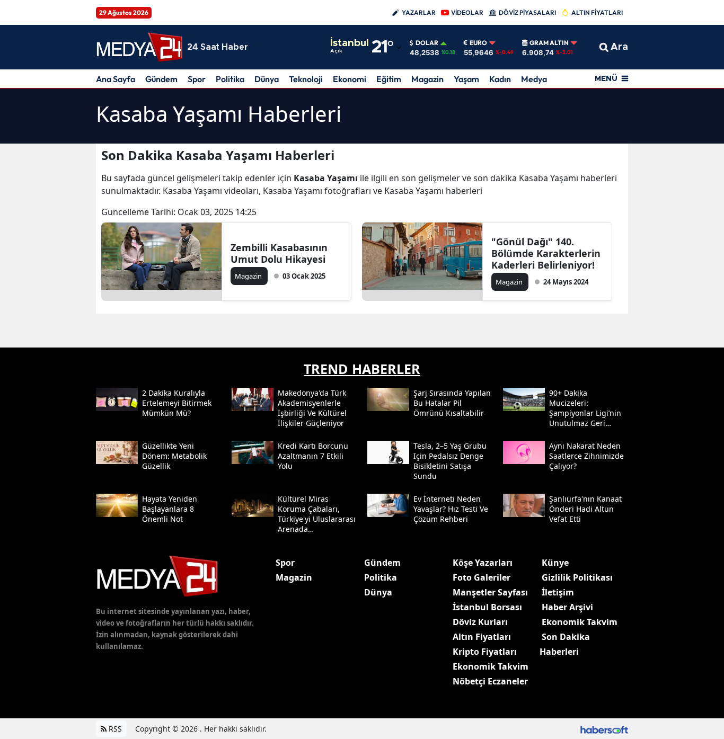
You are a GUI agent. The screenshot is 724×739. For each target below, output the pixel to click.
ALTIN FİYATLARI (597, 12)
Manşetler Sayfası (490, 592)
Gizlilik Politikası (577, 577)
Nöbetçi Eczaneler (490, 681)
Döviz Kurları (480, 622)
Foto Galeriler (481, 577)
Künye (555, 562)
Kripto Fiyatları (485, 651)
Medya (534, 79)
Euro (478, 43)
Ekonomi (349, 79)
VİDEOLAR (467, 12)
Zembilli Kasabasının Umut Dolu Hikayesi (279, 253)
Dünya (266, 79)
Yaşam (466, 79)
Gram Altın (549, 43)
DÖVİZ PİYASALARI (527, 12)
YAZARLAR (419, 12)
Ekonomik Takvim (490, 666)
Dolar (427, 43)
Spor (197, 79)
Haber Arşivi (567, 607)
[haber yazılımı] (604, 728)
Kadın (500, 79)
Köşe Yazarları (483, 562)
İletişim (558, 592)
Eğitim (388, 79)
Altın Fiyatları (482, 637)
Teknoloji (306, 79)
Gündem (161, 79)
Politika (230, 79)
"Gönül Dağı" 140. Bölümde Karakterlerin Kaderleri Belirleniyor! (546, 253)
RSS (114, 729)
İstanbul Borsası (487, 607)
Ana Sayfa (115, 79)
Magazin (427, 79)
